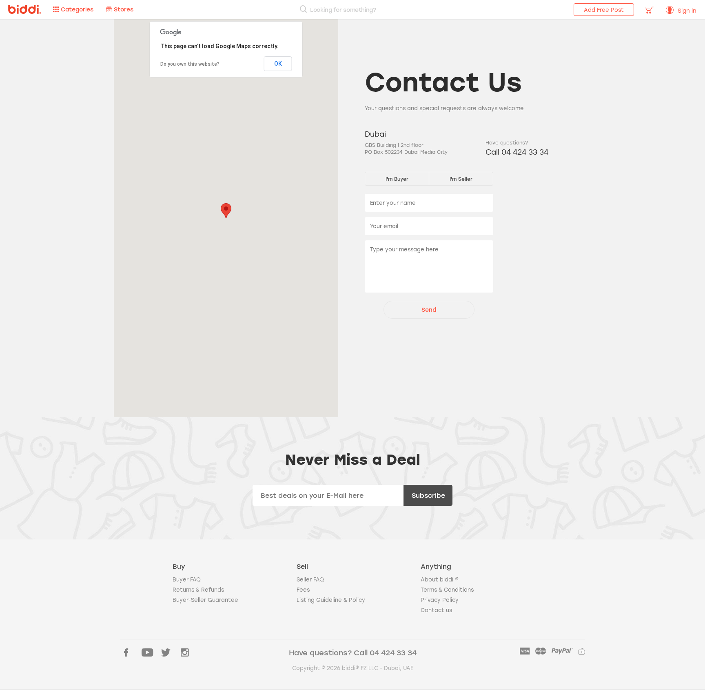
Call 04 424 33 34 (517, 151)
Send (429, 309)
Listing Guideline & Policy (331, 599)
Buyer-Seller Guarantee (205, 599)
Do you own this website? (189, 64)
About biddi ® (440, 579)
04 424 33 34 (393, 652)
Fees (303, 589)
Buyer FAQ (187, 579)
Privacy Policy (440, 599)
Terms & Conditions (447, 589)
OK (278, 63)
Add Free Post (604, 9)
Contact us (436, 610)
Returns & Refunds (198, 589)
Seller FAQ (310, 579)
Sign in (687, 10)
